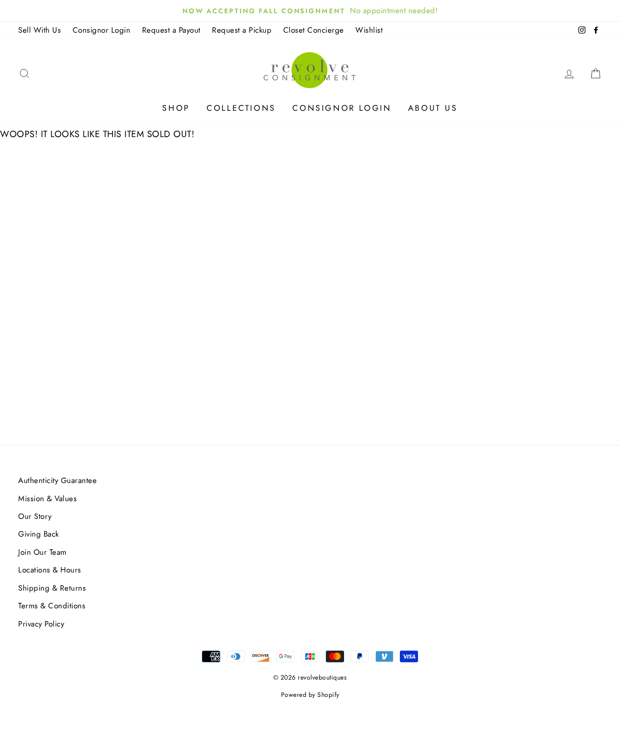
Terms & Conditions (51, 605)
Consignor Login (102, 30)
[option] (310, 11)
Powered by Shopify (310, 694)
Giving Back (38, 533)
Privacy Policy (41, 623)
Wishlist (369, 30)
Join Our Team (42, 552)
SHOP (176, 108)
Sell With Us (39, 30)
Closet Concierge (313, 30)
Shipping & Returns (52, 587)
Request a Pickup (241, 30)
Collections (241, 108)
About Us (433, 108)
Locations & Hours (49, 569)
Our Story (35, 516)
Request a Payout (171, 30)
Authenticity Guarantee (57, 480)
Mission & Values (47, 498)
